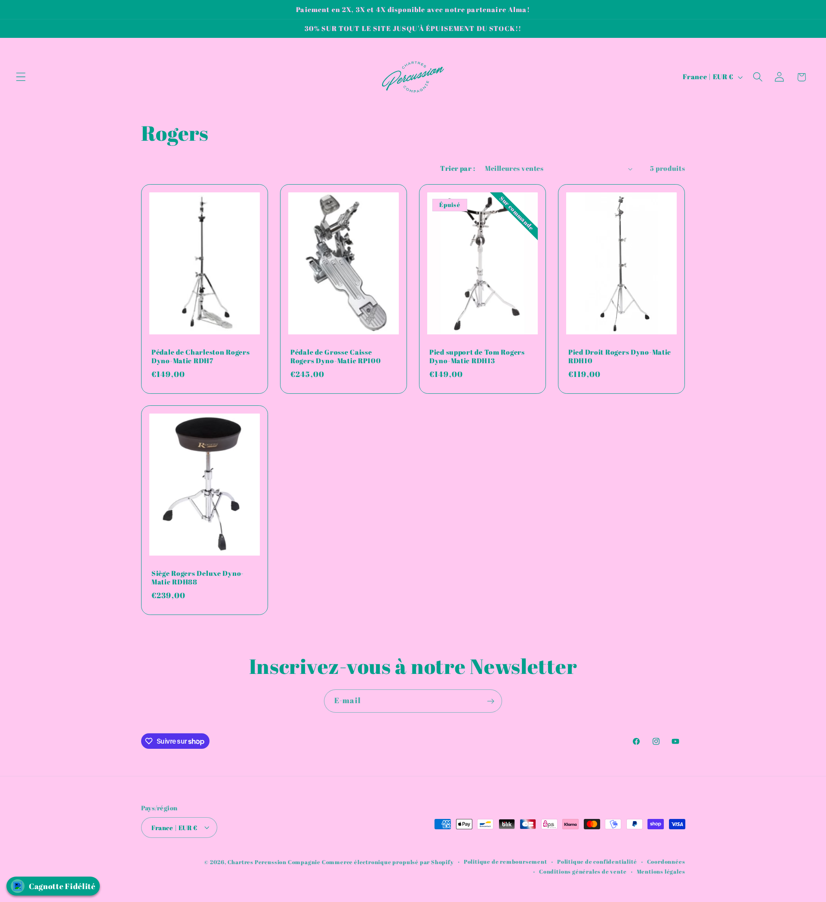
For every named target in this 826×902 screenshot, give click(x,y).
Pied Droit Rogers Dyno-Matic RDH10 (619, 356)
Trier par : (457, 168)
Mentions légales (661, 871)
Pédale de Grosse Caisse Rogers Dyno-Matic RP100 (335, 356)
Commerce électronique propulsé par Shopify (388, 861)
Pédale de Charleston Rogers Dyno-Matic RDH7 (200, 356)
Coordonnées (666, 861)
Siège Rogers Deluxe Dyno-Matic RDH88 (197, 578)
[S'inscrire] (491, 701)
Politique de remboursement (505, 861)
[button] (21, 77)
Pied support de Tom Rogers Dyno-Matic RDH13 (477, 356)
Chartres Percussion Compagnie (275, 861)
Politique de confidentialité (597, 861)
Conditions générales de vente (582, 871)
